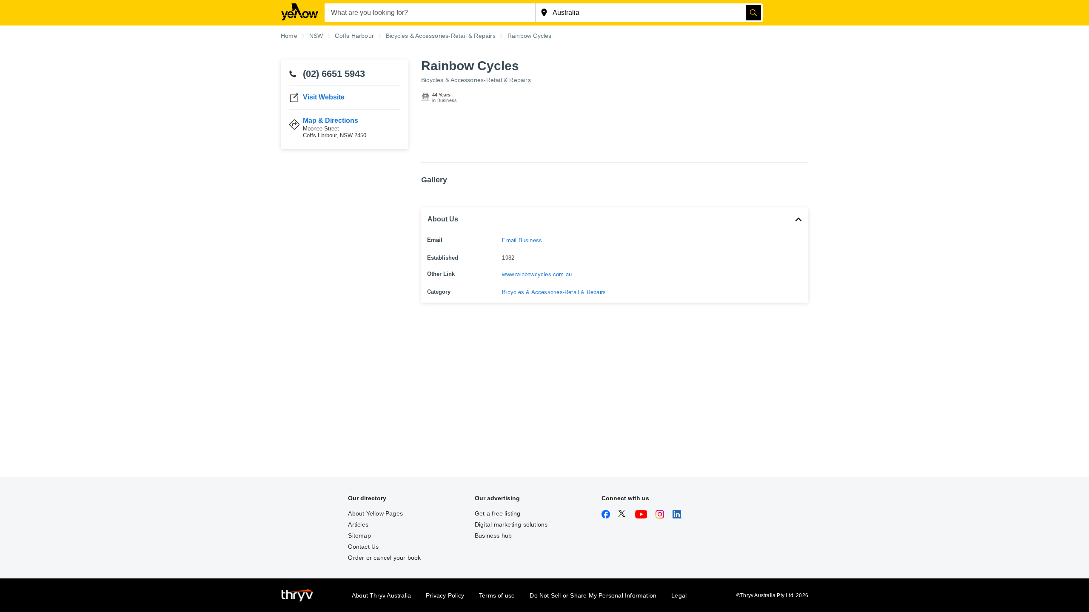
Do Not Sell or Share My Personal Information (593, 595)
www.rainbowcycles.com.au (537, 274)
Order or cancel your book (384, 557)
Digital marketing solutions (511, 524)
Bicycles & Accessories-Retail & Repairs (476, 79)
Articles (358, 524)
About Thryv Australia (381, 595)
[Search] (753, 12)
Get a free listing (498, 513)
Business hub (493, 535)
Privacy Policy (445, 595)
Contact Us (363, 546)
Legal (679, 595)
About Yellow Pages (375, 513)
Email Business (522, 240)
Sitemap (359, 535)
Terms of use (497, 595)
